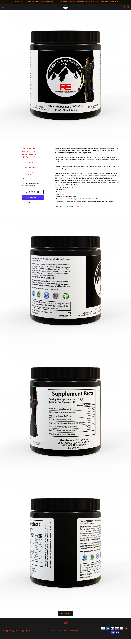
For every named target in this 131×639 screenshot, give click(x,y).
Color (24, 162)
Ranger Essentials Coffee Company (68, 631)
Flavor (25, 167)
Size (24, 173)
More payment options (33, 202)
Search (65, 623)
